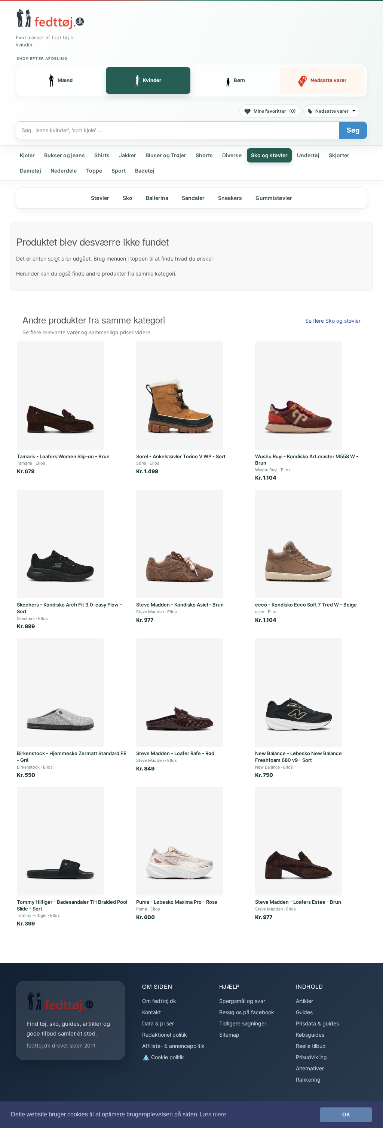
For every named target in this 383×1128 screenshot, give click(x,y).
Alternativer (310, 1068)
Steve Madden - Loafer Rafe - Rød (175, 753)
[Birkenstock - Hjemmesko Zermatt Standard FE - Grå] (60, 692)
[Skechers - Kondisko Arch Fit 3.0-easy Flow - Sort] (60, 544)
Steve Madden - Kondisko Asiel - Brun (180, 605)
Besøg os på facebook (246, 1012)
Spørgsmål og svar (242, 1001)
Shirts (102, 155)
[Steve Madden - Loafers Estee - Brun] (298, 841)
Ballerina (157, 198)
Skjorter (339, 155)
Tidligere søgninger (242, 1023)
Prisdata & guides (317, 1023)
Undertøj (308, 155)
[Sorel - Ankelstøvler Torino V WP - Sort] (179, 395)
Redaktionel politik (164, 1034)
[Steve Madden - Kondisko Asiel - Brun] (179, 544)
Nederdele (63, 170)
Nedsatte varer (332, 111)
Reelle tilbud (311, 1046)
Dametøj (30, 170)
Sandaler (193, 198)
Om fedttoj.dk (159, 1001)
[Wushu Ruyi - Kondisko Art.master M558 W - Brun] (298, 395)
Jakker (127, 155)
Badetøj (144, 170)
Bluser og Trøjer (165, 155)
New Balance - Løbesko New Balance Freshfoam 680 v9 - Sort (298, 756)
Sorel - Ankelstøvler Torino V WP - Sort (181, 456)
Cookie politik (167, 1057)
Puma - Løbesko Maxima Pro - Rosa (176, 902)
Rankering (308, 1079)
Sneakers (230, 198)
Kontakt (151, 1012)
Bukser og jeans (64, 155)
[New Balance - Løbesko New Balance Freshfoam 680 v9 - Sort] (298, 692)
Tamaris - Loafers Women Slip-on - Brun (63, 456)
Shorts (204, 155)
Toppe (94, 170)
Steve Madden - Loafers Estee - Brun (298, 902)
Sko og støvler (269, 155)
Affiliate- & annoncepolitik (173, 1046)
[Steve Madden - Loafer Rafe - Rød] (179, 692)
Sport (118, 170)
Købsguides (310, 1034)
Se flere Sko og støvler (333, 320)
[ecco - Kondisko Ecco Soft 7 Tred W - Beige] (298, 544)
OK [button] (346, 1115)
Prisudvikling (311, 1057)
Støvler (100, 198)
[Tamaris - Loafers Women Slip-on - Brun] (60, 395)
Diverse (232, 155)
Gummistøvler (273, 198)
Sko (127, 198)
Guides (304, 1012)
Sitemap (229, 1034)
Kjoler (27, 155)
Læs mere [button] (213, 1114)
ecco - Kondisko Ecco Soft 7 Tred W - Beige (306, 605)
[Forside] (50, 19)
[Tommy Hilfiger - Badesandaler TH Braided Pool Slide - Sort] (60, 841)
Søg (353, 130)
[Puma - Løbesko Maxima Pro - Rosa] (179, 841)
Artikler (304, 1001)
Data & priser (158, 1023)
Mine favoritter (275, 111)
